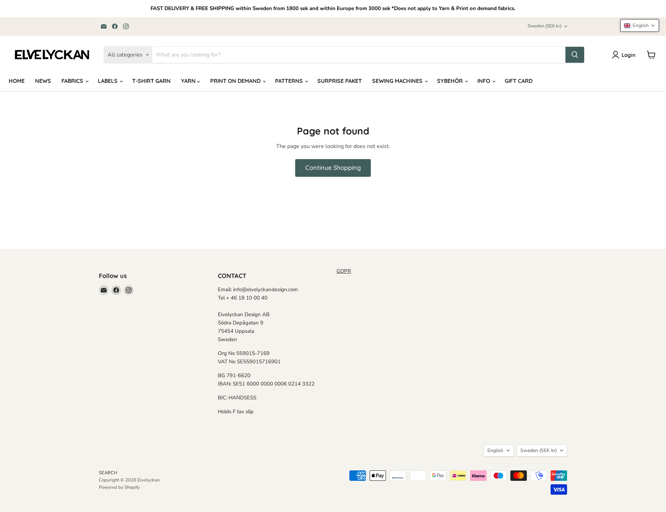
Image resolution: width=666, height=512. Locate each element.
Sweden (545, 26)
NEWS (43, 80)
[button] (640, 25)
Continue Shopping (333, 168)
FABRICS (73, 80)
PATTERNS (289, 80)
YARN (189, 80)
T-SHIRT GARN (151, 80)
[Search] (574, 55)
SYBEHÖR (450, 80)
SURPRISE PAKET (339, 80)
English (495, 450)
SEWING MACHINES (398, 80)
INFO (484, 80)
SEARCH (108, 473)
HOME (17, 80)
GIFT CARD (518, 80)
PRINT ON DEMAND (236, 80)
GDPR (343, 271)
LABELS (108, 80)
